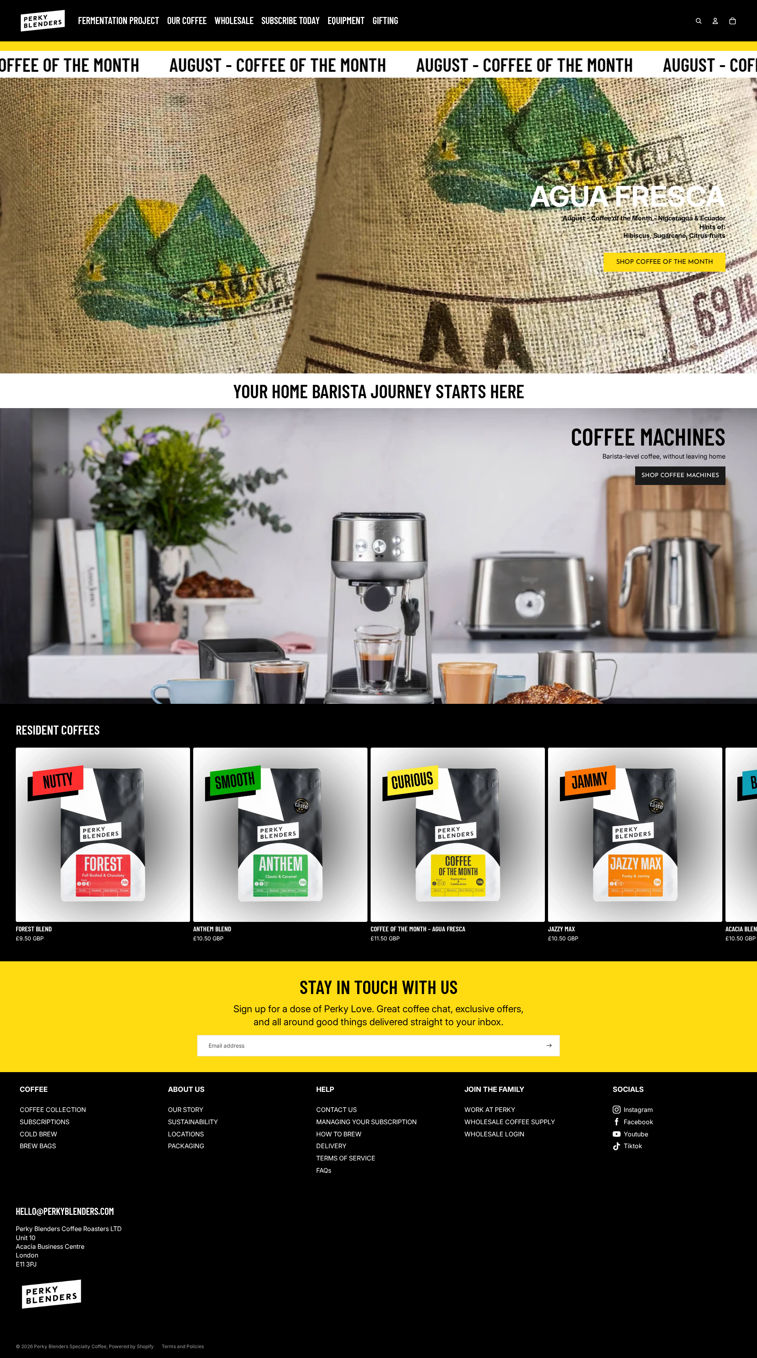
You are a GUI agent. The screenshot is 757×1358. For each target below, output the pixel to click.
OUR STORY (185, 1110)
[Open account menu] (715, 21)
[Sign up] (549, 1046)
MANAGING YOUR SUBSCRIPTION (366, 1122)
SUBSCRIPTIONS (44, 1122)
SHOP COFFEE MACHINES (680, 476)
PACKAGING (186, 1146)
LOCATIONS (186, 1134)
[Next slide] (732, 845)
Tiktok (633, 1146)
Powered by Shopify (131, 1346)
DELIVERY (331, 1146)
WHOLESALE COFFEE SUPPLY (509, 1122)
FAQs (323, 1170)
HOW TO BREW (339, 1134)
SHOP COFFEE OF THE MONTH (664, 262)
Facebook (638, 1122)
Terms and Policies (183, 1346)
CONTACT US (336, 1110)
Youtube (636, 1134)
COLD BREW (38, 1134)
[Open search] (698, 21)
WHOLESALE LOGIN (494, 1134)
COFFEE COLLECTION (53, 1110)
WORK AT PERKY (489, 1110)
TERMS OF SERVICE (345, 1158)
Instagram (638, 1110)
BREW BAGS (38, 1146)
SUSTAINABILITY (193, 1122)
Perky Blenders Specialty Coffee (70, 1346)
